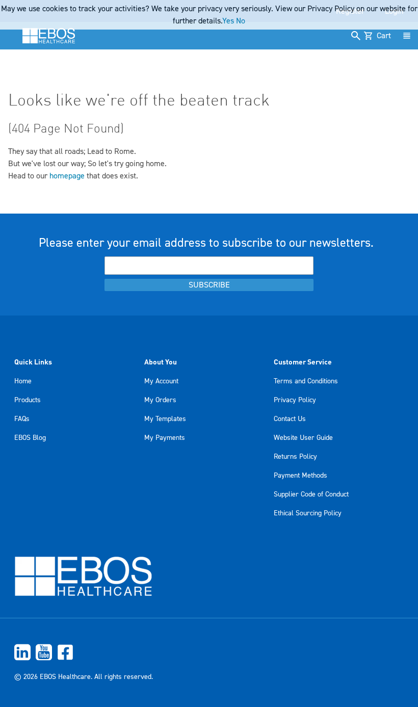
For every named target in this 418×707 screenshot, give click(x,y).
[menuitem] (209, 652)
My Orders (160, 400)
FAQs (22, 419)
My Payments (164, 437)
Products (27, 400)
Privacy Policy (295, 400)
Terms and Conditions (306, 381)
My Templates (165, 419)
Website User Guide (303, 437)
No (240, 21)
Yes (228, 21)
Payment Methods (300, 475)
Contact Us (290, 419)
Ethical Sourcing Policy (308, 513)
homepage (67, 176)
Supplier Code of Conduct (311, 494)
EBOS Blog (30, 437)
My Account (161, 381)
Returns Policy (295, 456)
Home (23, 381)
